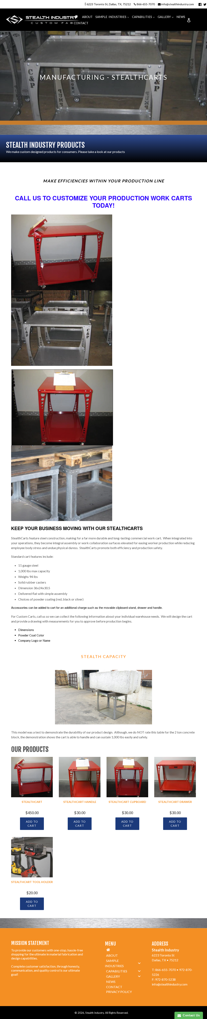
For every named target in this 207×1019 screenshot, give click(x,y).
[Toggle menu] (139, 963)
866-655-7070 (146, 4)
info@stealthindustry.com (177, 4)
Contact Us (190, 1015)
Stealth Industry (94, 1012)
